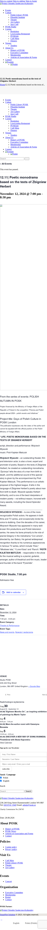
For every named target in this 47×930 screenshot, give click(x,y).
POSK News (10, 831)
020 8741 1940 (10, 805)
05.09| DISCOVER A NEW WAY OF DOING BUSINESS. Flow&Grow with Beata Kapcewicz (23, 738)
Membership (10, 895)
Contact (8, 836)
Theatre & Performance (9, 625)
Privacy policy (11, 849)
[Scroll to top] (1, 919)
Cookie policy (11, 847)
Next (44, 694)
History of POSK (12, 829)
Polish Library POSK (14, 863)
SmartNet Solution (7, 915)
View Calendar (6, 742)
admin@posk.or (29, 805)
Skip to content (6, 1)
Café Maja (9, 860)
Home (2, 85)
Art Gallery (10, 867)
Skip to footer (31, 1)
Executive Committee (14, 892)
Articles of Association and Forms (19, 833)
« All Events (6, 163)
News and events (7, 632)
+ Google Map (34, 686)
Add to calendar (13, 592)
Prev (8, 694)
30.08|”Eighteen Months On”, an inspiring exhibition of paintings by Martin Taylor (23, 713)
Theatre (8, 865)
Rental (8, 897)
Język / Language (8, 774)
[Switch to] (26, 62)
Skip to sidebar (19, 1)
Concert (8, 881)
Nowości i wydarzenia (24, 632)
